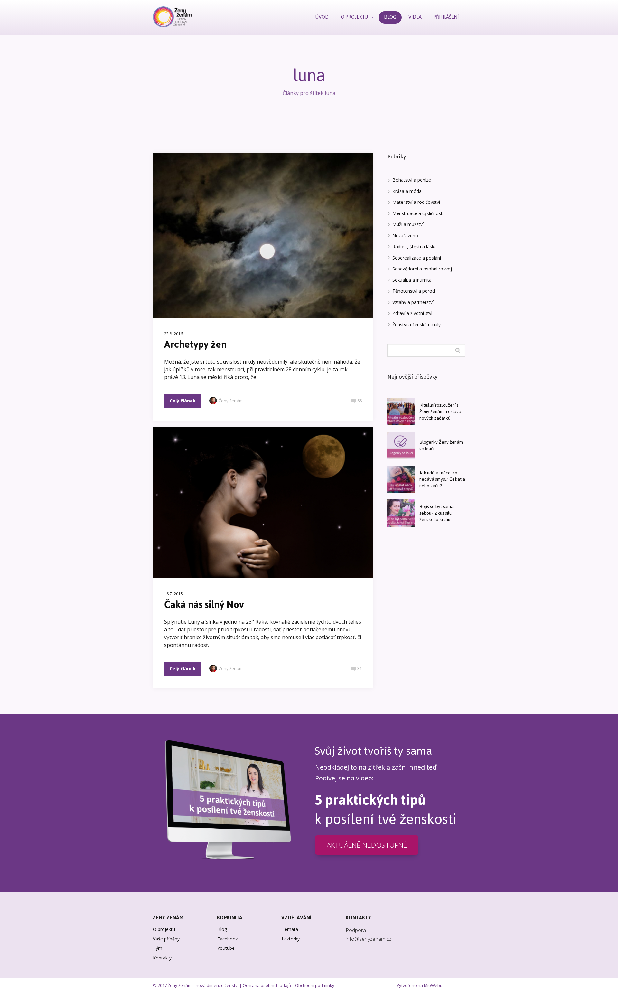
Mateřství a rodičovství (416, 202)
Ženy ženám (231, 400)
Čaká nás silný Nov (204, 604)
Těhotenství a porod (413, 291)
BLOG (390, 17)
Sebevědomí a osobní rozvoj (422, 269)
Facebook (227, 939)
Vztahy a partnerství (413, 302)
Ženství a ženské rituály (416, 324)
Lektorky (291, 939)
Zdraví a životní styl (412, 313)
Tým (157, 948)
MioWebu (433, 985)
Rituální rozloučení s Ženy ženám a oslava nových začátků (440, 411)
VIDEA (415, 17)
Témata (290, 929)
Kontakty (162, 958)
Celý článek (183, 401)
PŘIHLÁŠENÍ (446, 17)
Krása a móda (407, 191)
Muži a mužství (408, 224)
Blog (222, 929)
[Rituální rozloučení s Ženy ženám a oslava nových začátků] (401, 411)
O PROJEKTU (354, 17)
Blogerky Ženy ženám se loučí (441, 445)
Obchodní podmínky (314, 985)
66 (359, 400)
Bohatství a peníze (411, 180)
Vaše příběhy (166, 939)
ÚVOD (322, 17)
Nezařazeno (405, 235)
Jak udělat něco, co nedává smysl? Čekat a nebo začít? (442, 479)
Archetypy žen (195, 344)
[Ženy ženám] (172, 17)
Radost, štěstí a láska (414, 246)
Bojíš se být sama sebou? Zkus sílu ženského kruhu (436, 513)
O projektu (164, 929)
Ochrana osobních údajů (267, 985)
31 (359, 668)
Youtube (226, 948)
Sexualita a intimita (412, 280)
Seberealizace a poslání (416, 258)
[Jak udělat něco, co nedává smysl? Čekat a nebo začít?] (401, 479)
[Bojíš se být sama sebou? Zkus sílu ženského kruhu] (401, 513)
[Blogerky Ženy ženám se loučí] (401, 445)
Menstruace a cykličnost (417, 213)
